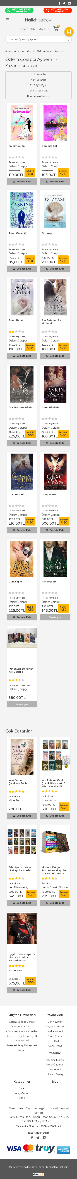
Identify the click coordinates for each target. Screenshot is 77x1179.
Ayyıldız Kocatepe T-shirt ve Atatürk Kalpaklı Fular (22, 957)
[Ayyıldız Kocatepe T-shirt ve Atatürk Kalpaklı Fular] (22, 915)
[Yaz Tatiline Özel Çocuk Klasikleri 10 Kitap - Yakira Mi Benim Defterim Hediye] (55, 741)
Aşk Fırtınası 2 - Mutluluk (51, 322)
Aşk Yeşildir (49, 581)
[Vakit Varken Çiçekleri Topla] (22, 741)
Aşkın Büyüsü (50, 407)
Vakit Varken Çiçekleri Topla (18, 782)
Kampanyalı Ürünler (38, 96)
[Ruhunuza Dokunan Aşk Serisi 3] (22, 630)
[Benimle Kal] (55, 107)
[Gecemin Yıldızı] (22, 455)
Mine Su (14, 800)
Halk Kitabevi (15, 796)
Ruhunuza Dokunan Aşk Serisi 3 (21, 670)
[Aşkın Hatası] (22, 281)
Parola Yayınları (17, 162)
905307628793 (51, 1125)
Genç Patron (49, 494)
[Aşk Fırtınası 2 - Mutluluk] (55, 281)
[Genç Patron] (55, 455)
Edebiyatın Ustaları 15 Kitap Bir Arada (21, 869)
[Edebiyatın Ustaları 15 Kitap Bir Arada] (22, 828)
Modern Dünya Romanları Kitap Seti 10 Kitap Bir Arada (55, 870)
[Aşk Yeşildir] (55, 542)
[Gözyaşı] (55, 194)
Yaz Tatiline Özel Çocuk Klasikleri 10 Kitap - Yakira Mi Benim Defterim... (53, 785)
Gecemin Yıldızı (18, 494)
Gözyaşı (47, 233)
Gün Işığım (15, 581)
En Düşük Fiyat (38, 85)
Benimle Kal (49, 145)
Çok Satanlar (18, 731)
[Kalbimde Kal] (21, 107)
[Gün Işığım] (22, 542)
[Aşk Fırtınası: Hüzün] (21, 368)
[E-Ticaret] (38, 1174)
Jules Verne (49, 800)
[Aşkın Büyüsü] (55, 368)
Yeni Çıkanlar (38, 79)
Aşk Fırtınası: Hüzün (21, 407)
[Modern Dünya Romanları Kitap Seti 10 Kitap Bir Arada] (55, 828)
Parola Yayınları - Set (19, 685)
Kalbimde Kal (17, 145)
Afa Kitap (46, 883)
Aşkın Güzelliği (18, 233)
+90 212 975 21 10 (27, 1125)
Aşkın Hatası (16, 320)
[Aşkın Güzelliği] (21, 194)
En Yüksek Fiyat (39, 90)
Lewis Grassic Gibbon (55, 887)
